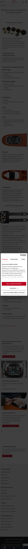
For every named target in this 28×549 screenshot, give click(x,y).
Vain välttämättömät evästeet (14, 292)
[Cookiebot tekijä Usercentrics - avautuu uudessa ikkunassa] (20, 255)
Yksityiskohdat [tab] (14, 259)
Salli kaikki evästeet (14, 283)
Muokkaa (13, 288)
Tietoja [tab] (23, 259)
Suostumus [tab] (5, 259)
